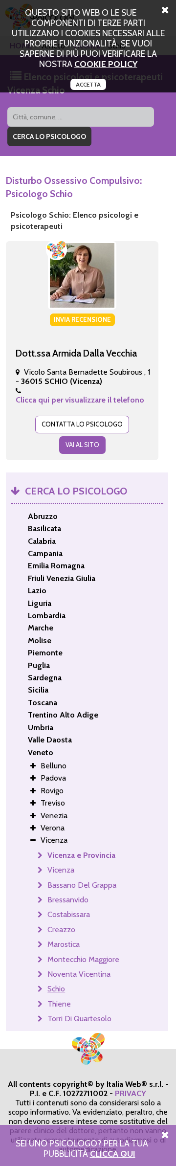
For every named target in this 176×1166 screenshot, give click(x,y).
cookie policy (105, 64)
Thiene (59, 1004)
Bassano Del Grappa (81, 885)
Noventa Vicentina (78, 974)
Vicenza (60, 869)
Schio (56, 988)
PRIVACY (130, 1093)
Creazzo (61, 929)
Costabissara (68, 914)
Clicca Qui (112, 1153)
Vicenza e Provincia (81, 855)
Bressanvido (67, 899)
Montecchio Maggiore (83, 959)
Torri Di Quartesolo (79, 1018)
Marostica (63, 944)
